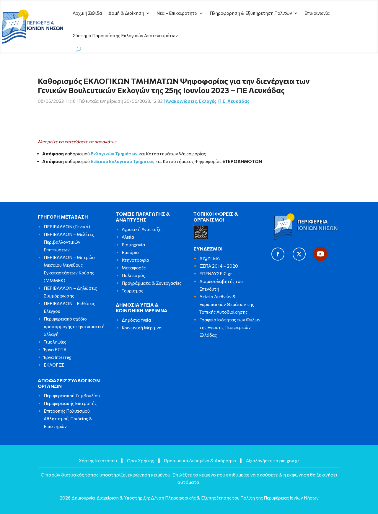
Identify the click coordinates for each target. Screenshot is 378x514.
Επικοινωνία (317, 13)
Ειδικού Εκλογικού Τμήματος (122, 161)
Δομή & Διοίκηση (126, 13)
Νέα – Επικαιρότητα (177, 13)
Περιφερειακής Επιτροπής (70, 403)
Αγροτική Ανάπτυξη (142, 229)
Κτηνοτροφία (135, 260)
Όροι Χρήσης (140, 460)
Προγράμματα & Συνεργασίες (151, 283)
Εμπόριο (130, 252)
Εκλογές (207, 101)
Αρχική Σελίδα (87, 13)
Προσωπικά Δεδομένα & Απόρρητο (200, 460)
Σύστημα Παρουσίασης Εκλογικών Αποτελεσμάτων (125, 35)
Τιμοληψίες (55, 341)
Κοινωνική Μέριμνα (142, 327)
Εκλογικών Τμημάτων (114, 153)
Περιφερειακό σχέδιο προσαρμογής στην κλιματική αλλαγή (74, 326)
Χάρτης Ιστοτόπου (98, 460)
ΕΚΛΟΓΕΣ (54, 364)
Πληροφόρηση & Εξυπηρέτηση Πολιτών (251, 13)
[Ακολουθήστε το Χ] (299, 254)
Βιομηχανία (133, 244)
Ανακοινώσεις (181, 101)
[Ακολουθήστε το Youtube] (320, 254)
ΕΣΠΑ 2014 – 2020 (218, 266)
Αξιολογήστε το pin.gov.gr (272, 460)
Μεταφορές (134, 267)
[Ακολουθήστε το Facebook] (277, 254)
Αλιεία (128, 237)
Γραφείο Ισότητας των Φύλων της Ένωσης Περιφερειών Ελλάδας (229, 327)
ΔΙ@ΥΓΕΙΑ (209, 258)
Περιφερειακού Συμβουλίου (72, 395)
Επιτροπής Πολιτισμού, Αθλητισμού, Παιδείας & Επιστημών (68, 418)
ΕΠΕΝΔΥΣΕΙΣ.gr (215, 273)
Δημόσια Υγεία (136, 320)
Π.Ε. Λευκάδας (234, 101)
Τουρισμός (132, 290)
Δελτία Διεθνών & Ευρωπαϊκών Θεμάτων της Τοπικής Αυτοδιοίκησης (226, 304)
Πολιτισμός (133, 275)
